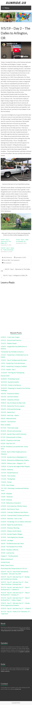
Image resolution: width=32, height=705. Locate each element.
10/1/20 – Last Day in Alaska (9, 396)
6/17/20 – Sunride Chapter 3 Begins (11, 534)
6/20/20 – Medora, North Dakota (11, 531)
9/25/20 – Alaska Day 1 (8, 412)
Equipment (17, 260)
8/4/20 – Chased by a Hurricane (10, 440)
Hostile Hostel (5, 562)
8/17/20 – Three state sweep (9, 428)
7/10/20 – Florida (6, 482)
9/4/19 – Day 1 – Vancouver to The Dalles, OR (6, 241)
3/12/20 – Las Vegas (7, 540)
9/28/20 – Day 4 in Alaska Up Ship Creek (13, 403)
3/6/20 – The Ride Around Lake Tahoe (12, 543)
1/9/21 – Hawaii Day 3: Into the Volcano (13, 363)
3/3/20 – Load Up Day (7, 553)
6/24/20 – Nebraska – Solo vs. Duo (11, 518)
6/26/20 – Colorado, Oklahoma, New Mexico (14, 512)
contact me (18, 689)
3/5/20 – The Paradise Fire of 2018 (11, 546)
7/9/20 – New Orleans (7, 485)
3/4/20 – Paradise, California (9, 550)
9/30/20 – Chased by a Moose (10, 400)
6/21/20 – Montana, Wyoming (10, 528)
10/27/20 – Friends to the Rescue (11, 385)
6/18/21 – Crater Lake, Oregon (10, 337)
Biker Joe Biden (5, 424)
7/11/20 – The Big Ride (8, 479)
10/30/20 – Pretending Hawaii (10, 379)
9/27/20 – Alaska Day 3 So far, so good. (13, 406)
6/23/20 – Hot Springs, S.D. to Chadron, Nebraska (16, 521)
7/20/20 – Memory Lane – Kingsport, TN (13, 463)
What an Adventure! (7, 559)
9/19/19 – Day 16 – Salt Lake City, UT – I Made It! (16, 608)
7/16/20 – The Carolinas (8, 476)
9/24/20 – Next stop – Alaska (10, 415)
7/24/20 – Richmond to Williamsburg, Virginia (15, 460)
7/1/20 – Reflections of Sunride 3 (11, 503)
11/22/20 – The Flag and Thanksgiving (12, 372)
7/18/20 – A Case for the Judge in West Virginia (15, 466)
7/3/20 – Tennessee (7, 496)
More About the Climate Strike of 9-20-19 (14, 568)
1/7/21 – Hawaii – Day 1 (8, 369)
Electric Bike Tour (8, 260)
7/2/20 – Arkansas (6, 500)
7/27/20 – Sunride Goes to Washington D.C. (14, 457)
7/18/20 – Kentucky (7, 469)
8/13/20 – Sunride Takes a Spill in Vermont (13, 434)
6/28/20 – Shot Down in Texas (10, 509)
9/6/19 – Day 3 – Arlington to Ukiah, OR (14, 276)
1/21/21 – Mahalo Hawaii (8, 343)
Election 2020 (5, 376)
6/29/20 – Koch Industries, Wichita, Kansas (14, 506)
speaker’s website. (24, 651)
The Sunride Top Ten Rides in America (12, 352)
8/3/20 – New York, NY (8, 443)
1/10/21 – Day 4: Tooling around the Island (14, 360)
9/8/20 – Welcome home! (8, 418)
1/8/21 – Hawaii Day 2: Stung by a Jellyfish (14, 366)
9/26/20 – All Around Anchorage (11, 409)
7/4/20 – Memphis (6, 493)
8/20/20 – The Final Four (8, 421)
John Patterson (7, 257)
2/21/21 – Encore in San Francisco (11, 340)
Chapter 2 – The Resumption (9, 556)
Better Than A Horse (7, 565)
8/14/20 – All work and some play (11, 431)
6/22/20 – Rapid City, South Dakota (11, 525)
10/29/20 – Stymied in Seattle (10, 382)
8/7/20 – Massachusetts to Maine (11, 437)
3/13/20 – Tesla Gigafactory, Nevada (12, 537)
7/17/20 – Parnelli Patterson (9, 472)
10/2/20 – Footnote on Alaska (10, 393)
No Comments (7, 263)
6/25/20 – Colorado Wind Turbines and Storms (15, 515)
